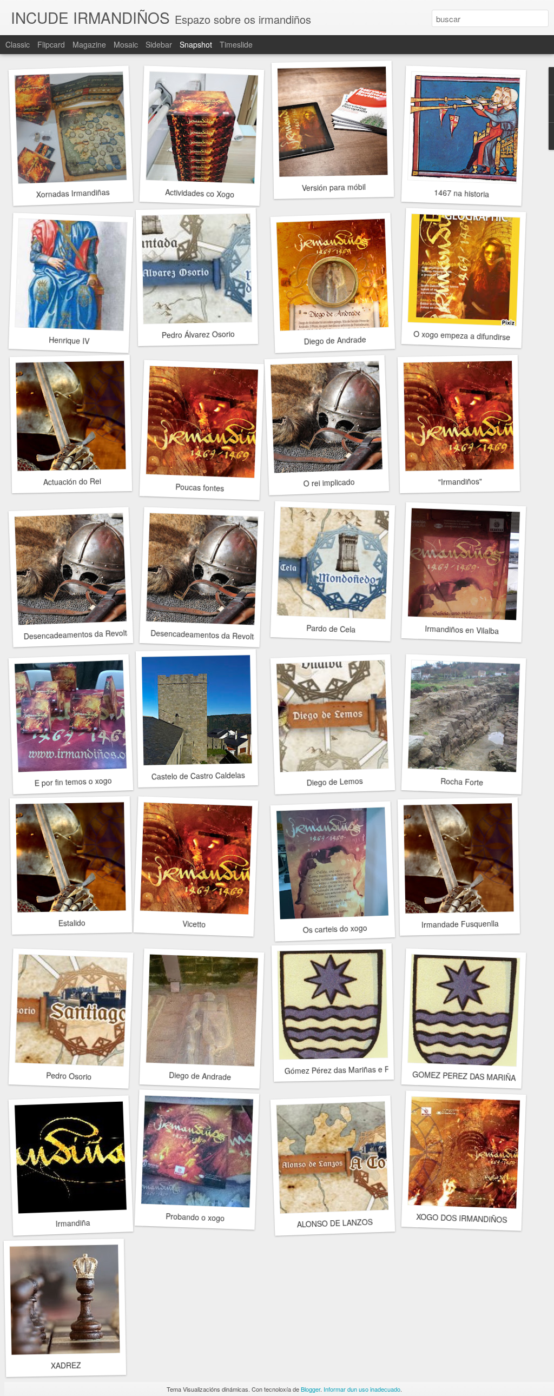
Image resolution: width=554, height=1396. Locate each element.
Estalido (71, 923)
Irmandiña (72, 1223)
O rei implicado (329, 482)
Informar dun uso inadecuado (362, 1389)
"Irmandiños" (460, 481)
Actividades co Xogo (200, 193)
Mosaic (126, 44)
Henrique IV (68, 340)
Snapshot (196, 44)
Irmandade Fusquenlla (459, 924)
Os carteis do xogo (334, 928)
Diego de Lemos (334, 781)
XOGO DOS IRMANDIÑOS (461, 1218)
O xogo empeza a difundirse (462, 335)
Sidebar (159, 44)
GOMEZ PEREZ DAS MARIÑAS (466, 1076)
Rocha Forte (461, 782)
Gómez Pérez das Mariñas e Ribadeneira (355, 1069)
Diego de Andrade (335, 340)
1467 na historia (462, 193)
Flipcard (51, 44)
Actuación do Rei (72, 481)
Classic (17, 44)
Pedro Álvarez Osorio (197, 334)
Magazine (89, 44)
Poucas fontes (200, 487)
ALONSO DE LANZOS (334, 1222)
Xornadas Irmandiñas (73, 193)
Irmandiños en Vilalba (461, 630)
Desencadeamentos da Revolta (77, 634)
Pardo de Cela (330, 628)
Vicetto (194, 923)
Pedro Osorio (69, 1075)
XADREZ (66, 1365)
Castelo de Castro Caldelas (198, 775)
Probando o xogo (195, 1216)
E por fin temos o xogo (73, 781)
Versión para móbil (334, 187)
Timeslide (236, 44)
